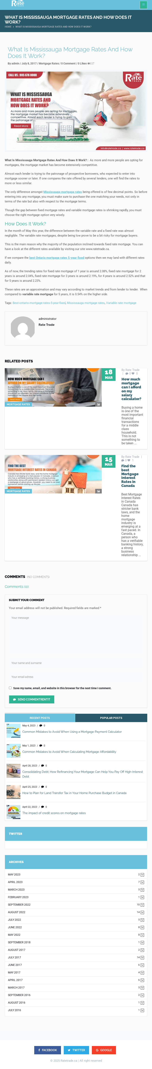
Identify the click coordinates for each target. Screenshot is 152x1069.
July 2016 (74, 1010)
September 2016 (74, 995)
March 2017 (74, 987)
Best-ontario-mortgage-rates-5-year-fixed (39, 303)
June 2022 (74, 927)
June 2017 (74, 965)
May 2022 (74, 934)
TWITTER (78, 1050)
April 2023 (74, 882)
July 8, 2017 (29, 63)
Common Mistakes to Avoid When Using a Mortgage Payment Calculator (72, 732)
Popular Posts (111, 717)
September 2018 (74, 942)
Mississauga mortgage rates (86, 303)
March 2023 (74, 889)
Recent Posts (40, 717)
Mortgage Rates (49, 63)
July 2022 (74, 919)
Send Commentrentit (33, 699)
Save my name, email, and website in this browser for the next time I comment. (62, 688)
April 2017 (74, 980)
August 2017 (74, 949)
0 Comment (68, 63)
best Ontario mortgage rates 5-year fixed (56, 258)
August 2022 (74, 912)
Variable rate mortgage (121, 303)
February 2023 (74, 897)
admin (15, 63)
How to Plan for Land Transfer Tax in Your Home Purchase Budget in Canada (74, 793)
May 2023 (74, 874)
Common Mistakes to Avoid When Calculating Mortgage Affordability (69, 752)
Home (8, 26)
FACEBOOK (49, 1050)
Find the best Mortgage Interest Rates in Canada (130, 476)
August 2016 (74, 1002)
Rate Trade (46, 325)
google (106, 1050)
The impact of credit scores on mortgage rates (54, 813)
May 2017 (74, 972)
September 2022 (74, 904)
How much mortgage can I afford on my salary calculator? (131, 389)
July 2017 (74, 957)
